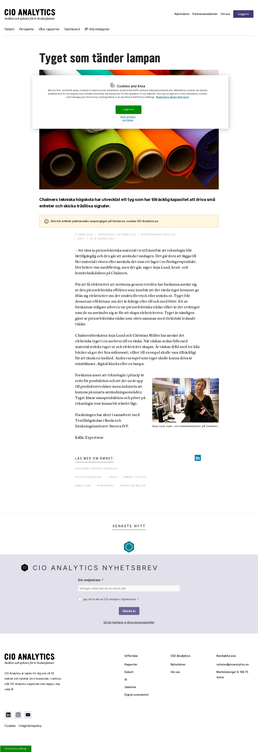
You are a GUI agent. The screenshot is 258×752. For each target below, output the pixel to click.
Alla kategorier (99, 29)
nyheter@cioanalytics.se (232, 664)
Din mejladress (89, 580)
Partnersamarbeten (205, 14)
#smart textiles (134, 477)
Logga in (243, 14)
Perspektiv (26, 29)
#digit (114, 477)
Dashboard (72, 29)
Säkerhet (130, 687)
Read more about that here (172, 97)
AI (125, 679)
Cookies (10, 726)
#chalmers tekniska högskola (96, 468)
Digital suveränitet (136, 694)
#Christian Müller (133, 485)
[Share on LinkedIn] (198, 458)
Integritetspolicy (30, 726)
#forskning (105, 485)
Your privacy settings (16, 748)
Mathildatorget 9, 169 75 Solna (232, 674)
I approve (128, 109)
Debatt (10, 29)
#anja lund (83, 485)
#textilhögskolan (88, 477)
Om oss (225, 14)
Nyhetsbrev (182, 14)
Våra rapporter (49, 29)
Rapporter (130, 664)
